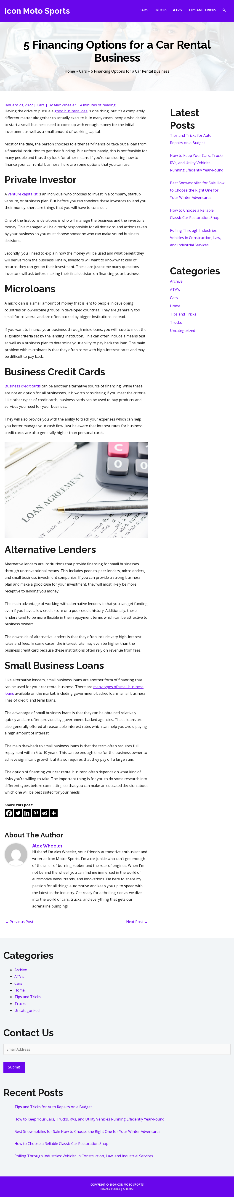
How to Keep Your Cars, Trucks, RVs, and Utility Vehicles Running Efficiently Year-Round (197, 163)
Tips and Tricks (183, 314)
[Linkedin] (27, 813)
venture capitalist (22, 194)
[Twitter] (18, 813)
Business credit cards (23, 386)
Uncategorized (182, 330)
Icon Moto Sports (37, 11)
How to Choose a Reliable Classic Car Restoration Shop (61, 1143)
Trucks (176, 322)
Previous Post (19, 921)
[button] (224, 10)
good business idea (71, 110)
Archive (176, 281)
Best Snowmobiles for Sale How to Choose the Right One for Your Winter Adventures (197, 190)
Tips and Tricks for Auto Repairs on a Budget (53, 1106)
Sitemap (128, 1189)
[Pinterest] (36, 813)
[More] (54, 813)
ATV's (175, 289)
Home (175, 305)
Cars (41, 105)
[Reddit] (45, 813)
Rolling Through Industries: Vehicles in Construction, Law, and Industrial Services (195, 237)
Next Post (137, 921)
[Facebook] (9, 813)
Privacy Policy (110, 1189)
